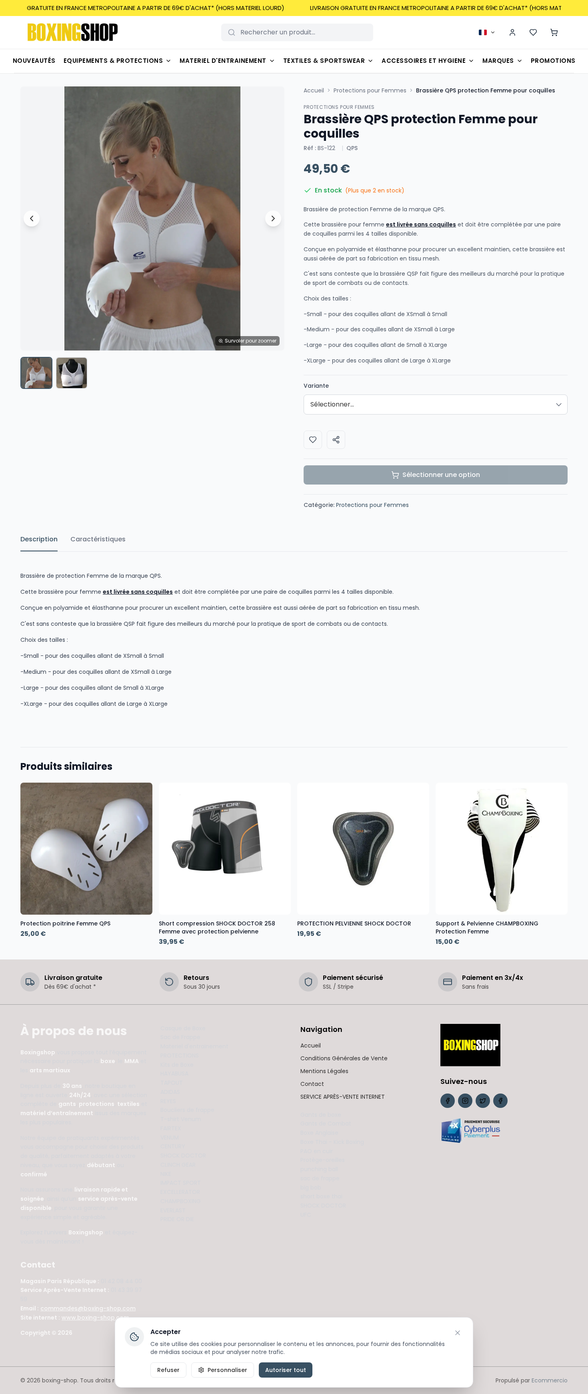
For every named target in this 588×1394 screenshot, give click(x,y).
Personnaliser (227, 1370)
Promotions (553, 60)
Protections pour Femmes (370, 90)
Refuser (168, 1370)
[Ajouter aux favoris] (313, 440)
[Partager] (336, 440)
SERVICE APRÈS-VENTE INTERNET (342, 1097)
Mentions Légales (324, 1071)
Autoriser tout (285, 1370)
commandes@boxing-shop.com (88, 1308)
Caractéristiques (98, 539)
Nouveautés (34, 60)
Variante (316, 386)
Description (39, 539)
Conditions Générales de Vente (344, 1058)
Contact (312, 1084)
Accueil (314, 90)
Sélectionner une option (441, 474)
